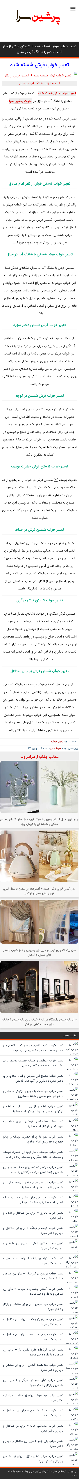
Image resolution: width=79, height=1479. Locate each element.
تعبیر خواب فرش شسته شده (39, 65)
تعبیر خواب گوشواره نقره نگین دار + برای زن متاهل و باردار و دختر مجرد (33, 1352)
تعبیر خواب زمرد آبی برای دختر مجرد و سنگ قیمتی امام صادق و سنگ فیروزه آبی (33, 1200)
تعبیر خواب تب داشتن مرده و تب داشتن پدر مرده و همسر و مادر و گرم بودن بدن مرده (33, 1048)
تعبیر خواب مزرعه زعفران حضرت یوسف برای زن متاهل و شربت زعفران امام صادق (33, 1185)
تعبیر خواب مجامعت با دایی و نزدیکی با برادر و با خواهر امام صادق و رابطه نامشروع (33, 1093)
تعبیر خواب (57, 741)
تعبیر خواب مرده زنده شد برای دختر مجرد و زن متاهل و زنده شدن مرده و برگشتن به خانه (33, 1170)
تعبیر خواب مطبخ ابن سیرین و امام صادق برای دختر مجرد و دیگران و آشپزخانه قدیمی (33, 1078)
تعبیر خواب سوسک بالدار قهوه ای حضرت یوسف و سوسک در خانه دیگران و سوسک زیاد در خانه (33, 1154)
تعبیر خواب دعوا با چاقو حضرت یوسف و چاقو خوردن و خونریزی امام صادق (33, 1139)
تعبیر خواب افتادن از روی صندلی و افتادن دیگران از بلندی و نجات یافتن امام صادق (33, 1109)
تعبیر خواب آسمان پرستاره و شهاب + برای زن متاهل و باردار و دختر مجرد (33, 1291)
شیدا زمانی (55, 748)
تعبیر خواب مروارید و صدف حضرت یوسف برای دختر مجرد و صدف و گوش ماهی (33, 1063)
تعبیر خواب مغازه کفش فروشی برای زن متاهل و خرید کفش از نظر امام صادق (33, 1124)
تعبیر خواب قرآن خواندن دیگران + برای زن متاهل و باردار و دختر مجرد (33, 1383)
